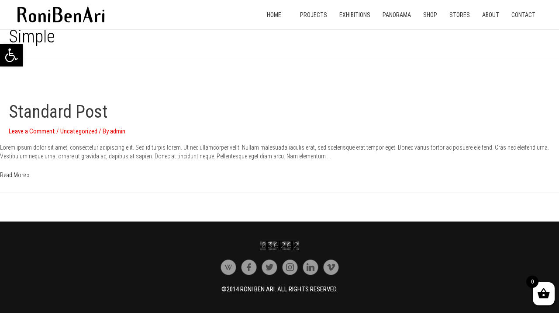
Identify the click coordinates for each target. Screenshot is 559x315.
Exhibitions (354, 14)
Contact (523, 14)
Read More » (15, 175)
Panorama (397, 14)
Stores (459, 14)
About (490, 14)
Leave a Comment (32, 131)
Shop (430, 14)
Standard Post (58, 112)
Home (274, 14)
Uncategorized (78, 131)
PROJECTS (313, 14)
